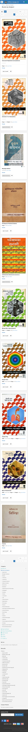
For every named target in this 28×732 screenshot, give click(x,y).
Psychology (4, 612)
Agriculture (4, 572)
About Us (4, 568)
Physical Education (6, 606)
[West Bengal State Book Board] (12, 2)
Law (3, 597)
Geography (4, 590)
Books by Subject (5, 570)
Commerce (4, 579)
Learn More (9, 65)
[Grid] (2, 11)
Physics (3, 604)
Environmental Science (6, 626)
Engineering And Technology (8, 588)
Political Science (5, 610)
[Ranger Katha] (14, 360)
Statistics (4, 619)
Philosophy (4, 603)
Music (3, 613)
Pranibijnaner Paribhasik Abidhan (9, 223)
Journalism (4, 595)
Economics (4, 584)
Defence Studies (5, 583)
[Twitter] (5, 721)
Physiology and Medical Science (8, 608)
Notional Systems (24, 729)
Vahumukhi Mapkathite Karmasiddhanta (11, 60)
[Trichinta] (14, 523)
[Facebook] (2, 721)
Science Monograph (6, 617)
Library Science (5, 599)
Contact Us (4, 638)
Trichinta (4, 543)
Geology (4, 592)
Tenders (3, 636)
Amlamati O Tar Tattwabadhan (8, 116)
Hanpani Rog (5, 436)
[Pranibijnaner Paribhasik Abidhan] (14, 202)
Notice (3, 634)
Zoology (3, 698)
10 (1, 14)
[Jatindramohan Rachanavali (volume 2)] (14, 255)
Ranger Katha (5, 379)
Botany (3, 575)
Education (4, 586)
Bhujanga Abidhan (6, 168)
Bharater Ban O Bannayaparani (9, 328)
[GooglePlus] (8, 721)
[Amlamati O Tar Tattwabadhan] (14, 96)
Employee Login (8, 724)
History (3, 672)
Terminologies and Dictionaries (8, 621)
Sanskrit (4, 615)
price (20, 11)
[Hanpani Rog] (14, 414)
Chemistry (4, 577)
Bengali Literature (5, 654)
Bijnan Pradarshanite (6, 490)
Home (3, 5)
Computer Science (6, 581)
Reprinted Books (5, 629)
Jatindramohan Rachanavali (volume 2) (10, 274)
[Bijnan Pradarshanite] (14, 470)
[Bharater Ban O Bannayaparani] (14, 307)
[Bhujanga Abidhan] (14, 150)
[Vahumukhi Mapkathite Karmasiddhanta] (14, 39)
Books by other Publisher (7, 624)
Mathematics (4, 601)
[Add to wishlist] (11, 71)
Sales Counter (5, 632)
